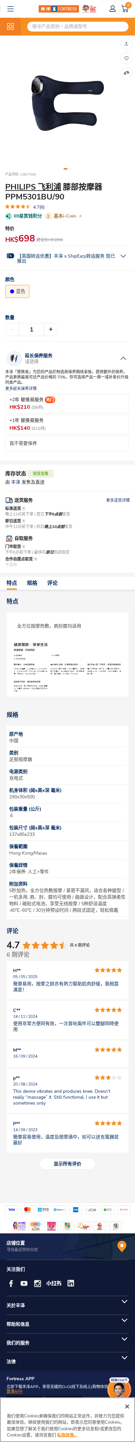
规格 (32, 583)
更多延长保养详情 (21, 388)
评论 (52, 583)
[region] (67, 1419)
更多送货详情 (118, 500)
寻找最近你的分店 (22, 1249)
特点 (12, 583)
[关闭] (127, 1406)
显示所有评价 (67, 1164)
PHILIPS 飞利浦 (33, 187)
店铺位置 (16, 1243)
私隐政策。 (67, 1435)
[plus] (50, 329)
